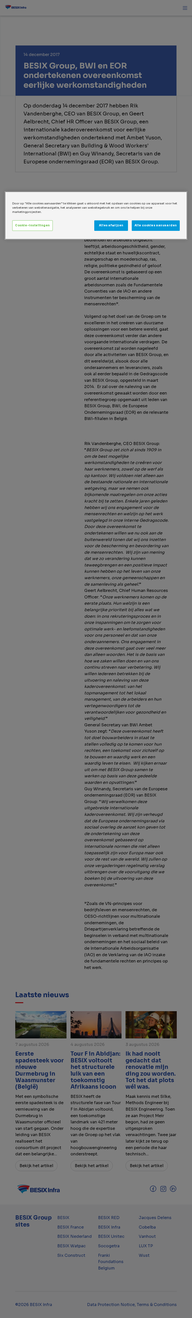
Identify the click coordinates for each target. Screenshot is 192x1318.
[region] (96, 215)
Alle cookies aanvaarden (155, 225)
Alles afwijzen (111, 225)
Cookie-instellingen (32, 225)
